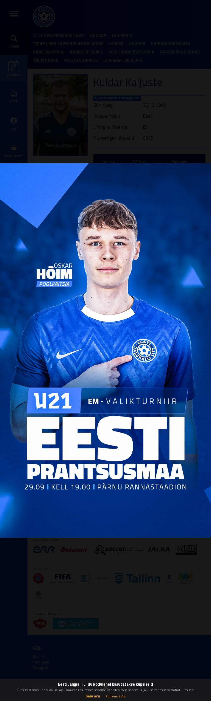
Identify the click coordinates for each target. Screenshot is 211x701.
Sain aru (92, 696)
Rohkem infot (116, 696)
